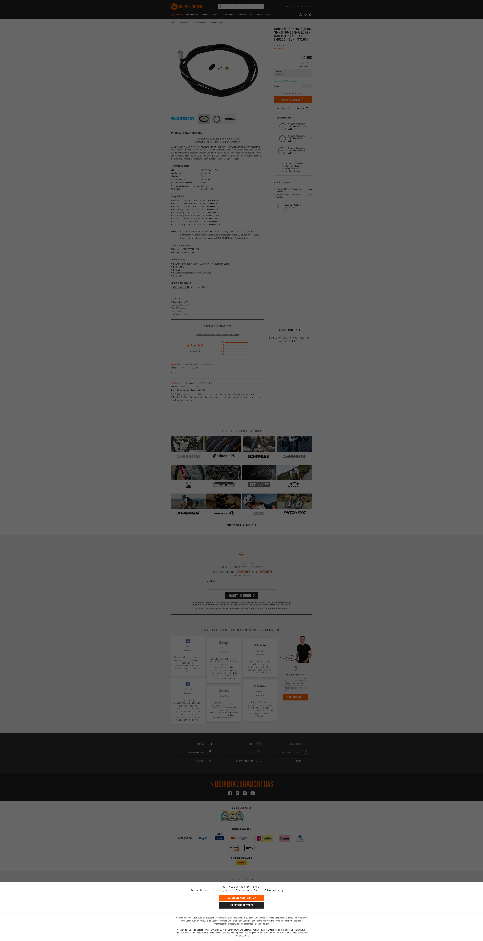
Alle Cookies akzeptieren (239, 897)
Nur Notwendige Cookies (241, 905)
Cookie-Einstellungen (270, 890)
